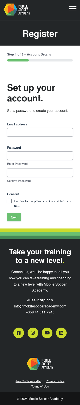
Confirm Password (19, 181)
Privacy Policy (55, 381)
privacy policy (43, 201)
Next (14, 217)
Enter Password (17, 164)
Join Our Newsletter (28, 381)
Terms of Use (40, 386)
